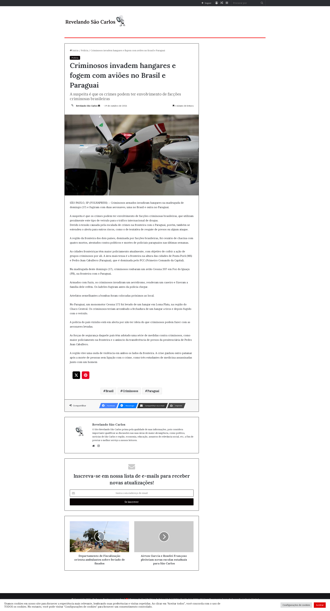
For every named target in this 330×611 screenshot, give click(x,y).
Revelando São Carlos (86, 105)
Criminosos (130, 391)
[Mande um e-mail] (99, 105)
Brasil (109, 391)
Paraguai (153, 391)
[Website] (94, 446)
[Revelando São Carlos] (96, 22)
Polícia (84, 50)
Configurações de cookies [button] (296, 605)
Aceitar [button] (320, 605)
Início (75, 50)
